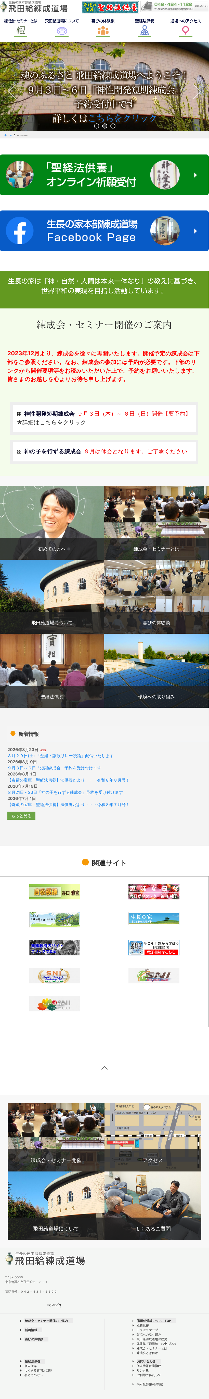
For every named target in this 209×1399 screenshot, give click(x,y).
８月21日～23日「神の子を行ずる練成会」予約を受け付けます (65, 792)
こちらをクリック (124, 119)
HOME (51, 1305)
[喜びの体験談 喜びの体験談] (156, 596)
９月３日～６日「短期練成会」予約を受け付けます (54, 767)
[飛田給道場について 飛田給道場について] (56, 1205)
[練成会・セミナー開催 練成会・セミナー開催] (56, 1136)
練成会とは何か (147, 1353)
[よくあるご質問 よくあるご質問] (152, 1205)
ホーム (8, 135)
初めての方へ (33, 1375)
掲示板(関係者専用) (150, 1384)
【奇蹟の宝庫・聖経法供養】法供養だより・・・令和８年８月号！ (68, 780)
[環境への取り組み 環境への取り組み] (156, 670)
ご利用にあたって (149, 1375)
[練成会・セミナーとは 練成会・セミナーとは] (156, 522)
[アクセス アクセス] (152, 1136)
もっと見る (21, 815)
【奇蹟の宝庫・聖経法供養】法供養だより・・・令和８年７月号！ (68, 804)
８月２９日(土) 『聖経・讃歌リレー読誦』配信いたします (60, 755)
